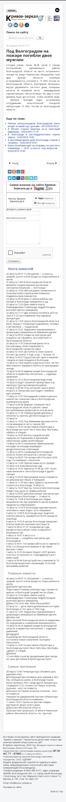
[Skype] (31, 178)
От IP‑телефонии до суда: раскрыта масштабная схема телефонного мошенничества (28, 529)
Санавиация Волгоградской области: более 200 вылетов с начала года (29, 453)
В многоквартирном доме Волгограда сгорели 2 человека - (34, 141)
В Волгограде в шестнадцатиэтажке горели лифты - (34, 136)
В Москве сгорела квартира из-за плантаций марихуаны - (34, 130)
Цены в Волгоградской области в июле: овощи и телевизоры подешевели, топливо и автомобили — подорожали (32, 324)
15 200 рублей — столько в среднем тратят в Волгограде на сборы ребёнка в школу (32, 276)
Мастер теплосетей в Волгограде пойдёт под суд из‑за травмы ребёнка (33, 489)
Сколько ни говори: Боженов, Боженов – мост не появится (32, 692)
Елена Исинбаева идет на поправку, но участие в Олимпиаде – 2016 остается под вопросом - (34, 148)
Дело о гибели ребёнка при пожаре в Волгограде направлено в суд (29, 300)
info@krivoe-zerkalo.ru (21, 783)
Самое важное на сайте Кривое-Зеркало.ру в (33, 186)
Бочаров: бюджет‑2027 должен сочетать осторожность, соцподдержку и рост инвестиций (31, 555)
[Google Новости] (44, 203)
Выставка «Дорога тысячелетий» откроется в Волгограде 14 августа (32, 484)
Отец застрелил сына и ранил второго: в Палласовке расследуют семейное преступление (30, 390)
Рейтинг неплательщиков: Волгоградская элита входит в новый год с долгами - (34, 125)
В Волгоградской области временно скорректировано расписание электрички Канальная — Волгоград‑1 (28, 285)
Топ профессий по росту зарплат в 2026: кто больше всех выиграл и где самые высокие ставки (32, 546)
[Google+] (22, 171)
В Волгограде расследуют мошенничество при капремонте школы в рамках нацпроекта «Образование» (32, 502)
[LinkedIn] (14, 178)
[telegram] (35, 178)
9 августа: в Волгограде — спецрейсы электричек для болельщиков (28, 538)
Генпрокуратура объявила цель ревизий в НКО (32, 677)
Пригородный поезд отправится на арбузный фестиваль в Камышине (32, 478)
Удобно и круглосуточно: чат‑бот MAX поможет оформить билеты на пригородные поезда (32, 365)
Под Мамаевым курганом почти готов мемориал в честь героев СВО (31, 423)
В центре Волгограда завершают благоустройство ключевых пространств (32, 523)
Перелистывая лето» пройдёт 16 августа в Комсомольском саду (30, 464)
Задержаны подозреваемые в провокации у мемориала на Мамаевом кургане (31, 331)
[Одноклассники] (14, 171)
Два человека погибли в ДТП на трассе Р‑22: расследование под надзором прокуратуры (32, 315)
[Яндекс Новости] (44, 198)
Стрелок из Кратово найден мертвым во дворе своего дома (31, 708)
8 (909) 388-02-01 (32, 770)
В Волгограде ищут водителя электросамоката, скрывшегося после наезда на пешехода (31, 516)
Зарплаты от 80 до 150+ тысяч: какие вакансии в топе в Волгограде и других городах (31, 471)
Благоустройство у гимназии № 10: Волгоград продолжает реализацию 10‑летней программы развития (32, 563)
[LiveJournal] (18, 178)
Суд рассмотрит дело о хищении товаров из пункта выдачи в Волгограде (32, 358)
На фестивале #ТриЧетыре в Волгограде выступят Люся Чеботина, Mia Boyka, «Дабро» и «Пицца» (32, 429)
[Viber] (22, 178)
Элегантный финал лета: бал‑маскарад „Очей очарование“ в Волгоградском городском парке (28, 346)
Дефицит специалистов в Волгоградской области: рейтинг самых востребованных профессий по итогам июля (29, 407)
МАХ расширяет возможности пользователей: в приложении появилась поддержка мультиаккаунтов (31, 293)
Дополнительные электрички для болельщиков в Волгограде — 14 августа (32, 495)
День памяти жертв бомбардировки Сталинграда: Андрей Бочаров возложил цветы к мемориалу (30, 307)
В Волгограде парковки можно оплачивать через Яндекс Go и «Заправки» (31, 509)
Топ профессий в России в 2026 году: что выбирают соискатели (31, 459)
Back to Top (57, 791)
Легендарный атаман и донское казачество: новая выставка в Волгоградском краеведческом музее (31, 399)
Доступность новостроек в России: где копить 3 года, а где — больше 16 (30, 353)
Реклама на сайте (12, 787)
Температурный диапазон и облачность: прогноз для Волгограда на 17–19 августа (29, 415)
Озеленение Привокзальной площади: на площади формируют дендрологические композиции (29, 446)
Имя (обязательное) (16, 218)
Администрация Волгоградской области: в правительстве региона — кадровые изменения (31, 374)
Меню (11, 10)
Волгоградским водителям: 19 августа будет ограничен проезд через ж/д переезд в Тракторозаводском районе (30, 382)
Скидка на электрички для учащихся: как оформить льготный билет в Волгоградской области (29, 338)
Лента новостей (20, 269)
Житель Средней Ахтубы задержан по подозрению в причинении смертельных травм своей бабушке (27, 438)
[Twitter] (10, 178)
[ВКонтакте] (10, 171)
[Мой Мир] (18, 171)
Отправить (13, 261)
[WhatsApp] (27, 178)
